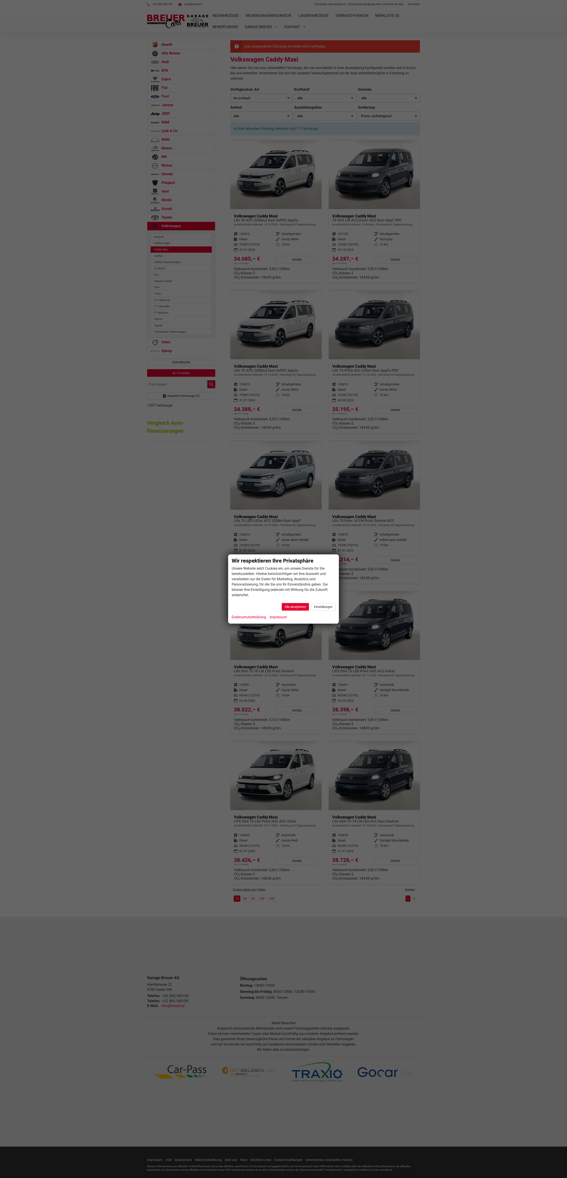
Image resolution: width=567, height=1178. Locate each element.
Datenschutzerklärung (249, 617)
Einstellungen (323, 607)
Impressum (278, 617)
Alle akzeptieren (295, 607)
